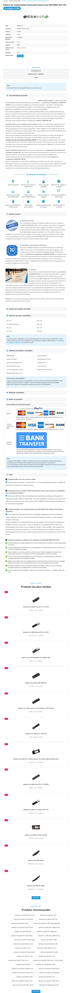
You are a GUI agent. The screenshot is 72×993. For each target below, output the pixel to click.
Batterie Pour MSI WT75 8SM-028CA (49, 935)
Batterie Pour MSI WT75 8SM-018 (46, 931)
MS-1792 (39, 327)
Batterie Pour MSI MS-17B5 (48, 915)
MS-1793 (9, 320)
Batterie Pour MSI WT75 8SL (25, 977)
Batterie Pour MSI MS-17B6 (25, 956)
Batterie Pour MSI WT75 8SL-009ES (24, 940)
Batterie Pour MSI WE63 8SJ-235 (49, 985)
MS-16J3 (39, 331)
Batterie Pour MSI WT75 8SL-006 (18, 960)
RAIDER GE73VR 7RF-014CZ (44, 369)
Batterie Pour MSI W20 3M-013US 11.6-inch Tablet (48, 960)
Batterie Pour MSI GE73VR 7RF (48, 919)
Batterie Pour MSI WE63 (23, 964)
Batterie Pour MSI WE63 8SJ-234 (23, 944)
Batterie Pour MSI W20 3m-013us (25, 915)
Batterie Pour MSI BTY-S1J (23, 948)
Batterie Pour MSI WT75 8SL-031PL (22, 981)
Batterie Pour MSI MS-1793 (47, 956)
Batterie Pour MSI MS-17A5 (47, 977)
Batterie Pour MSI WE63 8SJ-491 (46, 948)
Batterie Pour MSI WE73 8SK (19, 923)
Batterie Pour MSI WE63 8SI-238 (45, 964)
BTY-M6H (9, 331)
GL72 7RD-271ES (41, 366)
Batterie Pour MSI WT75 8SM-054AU (24, 952)
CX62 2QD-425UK (41, 355)
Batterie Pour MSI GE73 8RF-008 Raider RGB (47, 923)
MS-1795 (39, 320)
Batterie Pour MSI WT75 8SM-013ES (49, 927)
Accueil (5, 1)
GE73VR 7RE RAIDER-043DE (14, 362)
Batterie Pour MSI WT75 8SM (49, 952)
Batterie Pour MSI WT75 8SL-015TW (22, 927)
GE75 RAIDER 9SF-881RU (13, 366)
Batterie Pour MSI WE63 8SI (23, 931)
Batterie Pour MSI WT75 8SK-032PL (49, 981)
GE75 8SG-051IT (41, 362)
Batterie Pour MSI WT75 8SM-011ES (22, 968)
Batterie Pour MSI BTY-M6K (49, 940)
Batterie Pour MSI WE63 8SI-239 (48, 944)
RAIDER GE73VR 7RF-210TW (14, 373)
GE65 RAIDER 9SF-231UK (44, 359)
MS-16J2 (39, 324)
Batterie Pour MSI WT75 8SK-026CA (49, 968)
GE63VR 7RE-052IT (12, 359)
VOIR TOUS (36, 897)
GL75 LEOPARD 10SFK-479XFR (15, 369)
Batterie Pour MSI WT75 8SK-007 (23, 919)
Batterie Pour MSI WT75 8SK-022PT (23, 972)
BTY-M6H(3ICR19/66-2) (13, 324)
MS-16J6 (9, 327)
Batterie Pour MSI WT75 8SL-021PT (23, 985)
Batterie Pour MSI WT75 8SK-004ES (22, 935)
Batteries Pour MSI (14, 1)
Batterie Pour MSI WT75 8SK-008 (49, 972)
